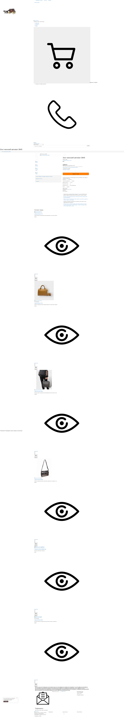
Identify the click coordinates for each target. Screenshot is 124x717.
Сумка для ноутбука (46, 689)
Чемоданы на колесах (47, 687)
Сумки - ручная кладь (75, 687)
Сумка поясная (81, 688)
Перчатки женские (57, 688)
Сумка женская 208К (38, 620)
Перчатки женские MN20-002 (40, 549)
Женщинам (37, 24)
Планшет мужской (69, 687)
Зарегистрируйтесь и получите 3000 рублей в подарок (70, 167)
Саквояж (58, 689)
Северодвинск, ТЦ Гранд (39, 0)
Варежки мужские (81, 689)
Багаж (36, 25)
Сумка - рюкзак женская (53, 689)
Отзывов (37, 181)
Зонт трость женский (71, 689)
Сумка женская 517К (38, 214)
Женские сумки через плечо (39, 687)
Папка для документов (54, 690)
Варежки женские (61, 690)
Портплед (49, 690)
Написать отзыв (68, 160)
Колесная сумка (63, 688)
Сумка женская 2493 (38, 391)
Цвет (63, 161)
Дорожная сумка (63, 687)
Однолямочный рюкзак (38, 689)
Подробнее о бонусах (66, 169)
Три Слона (69, 189)
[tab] (48, 176)
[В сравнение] (65, 155)
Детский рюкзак (68, 688)
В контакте (45, 0)
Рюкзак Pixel (86, 689)
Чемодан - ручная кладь (75, 688)
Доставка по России (39, 178)
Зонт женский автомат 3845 (6, 151)
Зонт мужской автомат (63, 689)
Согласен (6, 701)
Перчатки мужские (51, 688)
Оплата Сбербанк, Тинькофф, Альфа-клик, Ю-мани (44, 176)
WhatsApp (49, 0)
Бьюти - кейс (76, 689)
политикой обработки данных (7, 699)
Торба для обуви (67, 690)
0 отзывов (64, 160)
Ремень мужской (42, 688)
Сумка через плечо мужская (56, 687)
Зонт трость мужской (44, 690)
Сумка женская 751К (38, 303)
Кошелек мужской (82, 687)
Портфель (46, 688)
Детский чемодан (38, 690)
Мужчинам (37, 23)
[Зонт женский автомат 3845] (36, 153)
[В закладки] (63, 155)
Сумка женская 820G (38, 479)
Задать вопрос (65, 188)
